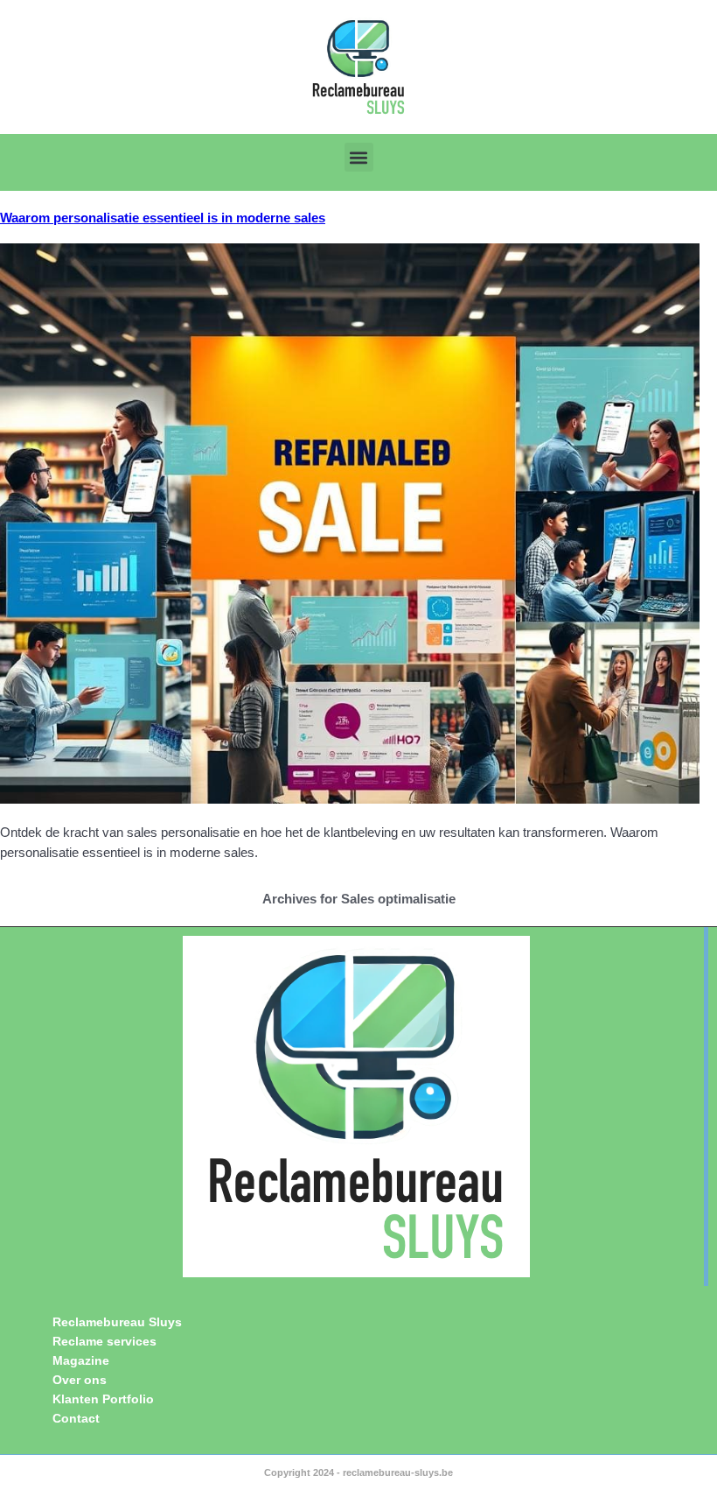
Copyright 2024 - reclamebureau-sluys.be (358, 1472)
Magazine (80, 1360)
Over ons (79, 1380)
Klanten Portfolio (103, 1399)
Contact (76, 1418)
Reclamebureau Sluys (117, 1322)
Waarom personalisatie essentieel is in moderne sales (162, 217)
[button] (359, 157)
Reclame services (104, 1341)
